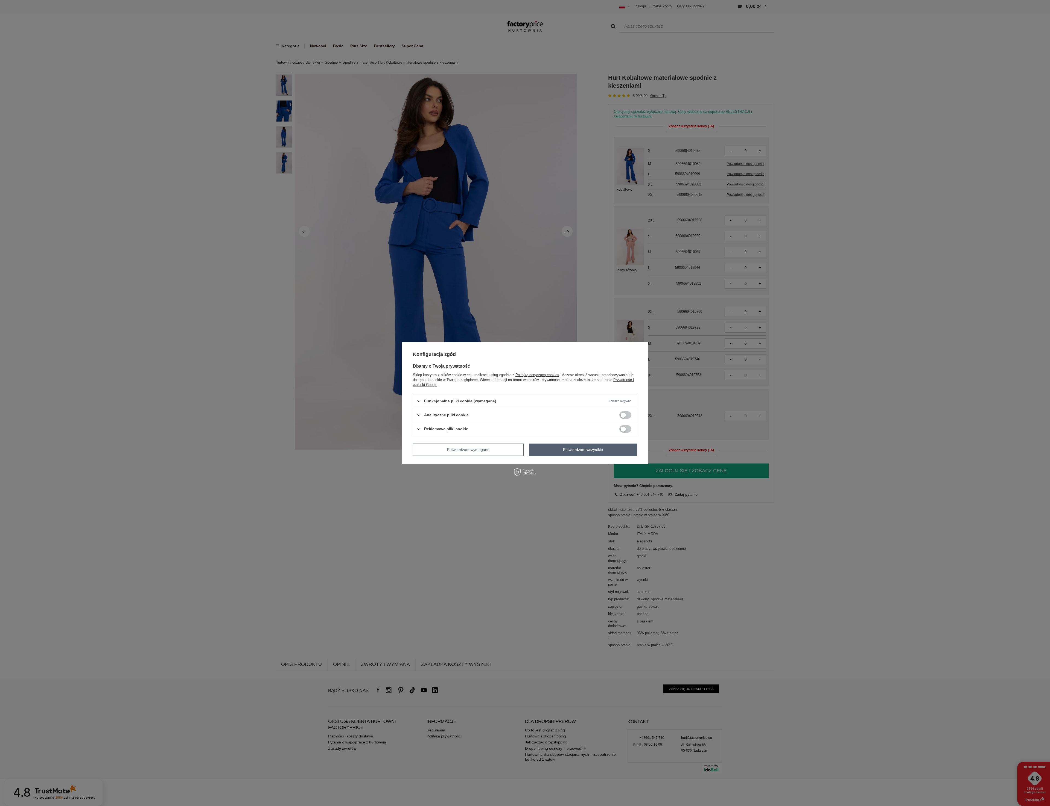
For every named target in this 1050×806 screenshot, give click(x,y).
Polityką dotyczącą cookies (537, 375)
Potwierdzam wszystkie (583, 449)
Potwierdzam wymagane (468, 449)
